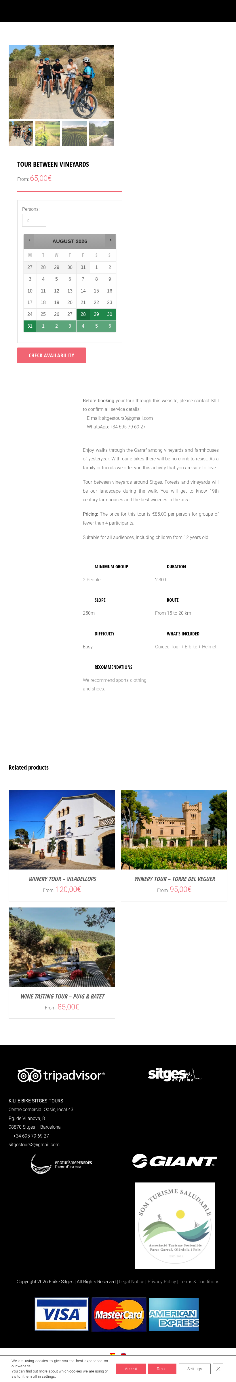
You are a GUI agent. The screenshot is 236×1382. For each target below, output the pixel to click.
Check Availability (51, 355)
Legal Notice (131, 1281)
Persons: (30, 209)
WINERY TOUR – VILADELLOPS (62, 879)
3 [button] (70, 324)
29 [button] (97, 313)
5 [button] (97, 324)
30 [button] (110, 313)
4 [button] (83, 324)
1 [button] (43, 324)
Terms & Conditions (199, 1281)
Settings (194, 1368)
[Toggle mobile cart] (214, 13)
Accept (131, 1368)
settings (48, 1376)
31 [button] (30, 324)
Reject (162, 1368)
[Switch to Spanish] (112, 1355)
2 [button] (57, 324)
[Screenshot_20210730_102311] (61, 82)
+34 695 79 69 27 (30, 1136)
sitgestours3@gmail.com (34, 1144)
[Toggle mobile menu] (225, 13)
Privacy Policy (162, 1281)
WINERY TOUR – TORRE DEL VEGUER (174, 879)
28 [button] (83, 313)
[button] (29, 240)
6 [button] (110, 324)
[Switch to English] (123, 1355)
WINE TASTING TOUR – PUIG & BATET (62, 996)
